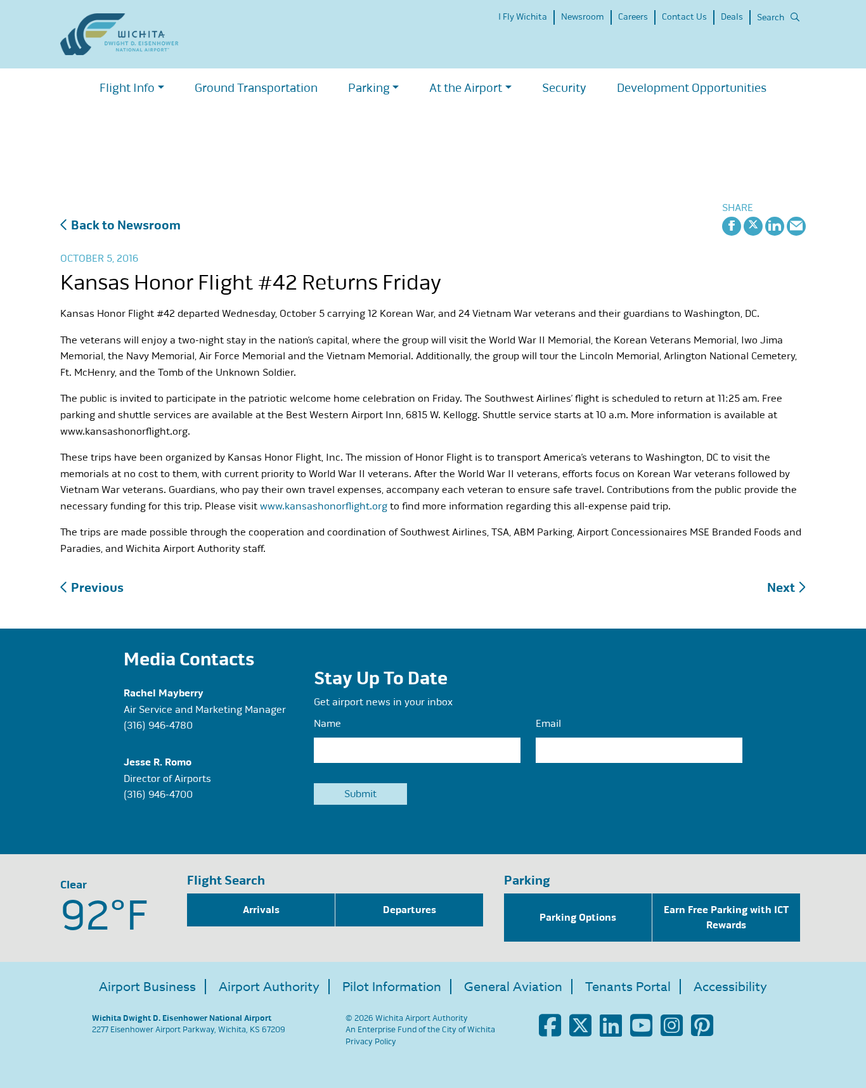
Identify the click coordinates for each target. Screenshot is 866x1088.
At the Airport (465, 87)
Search (770, 17)
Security (564, 87)
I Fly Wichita (522, 16)
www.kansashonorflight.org (323, 506)
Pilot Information (391, 987)
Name (327, 723)
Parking (369, 87)
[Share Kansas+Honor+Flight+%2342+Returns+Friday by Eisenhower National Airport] (796, 225)
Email (548, 723)
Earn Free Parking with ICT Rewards (726, 917)
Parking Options (578, 917)
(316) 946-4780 (158, 725)
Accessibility (730, 987)
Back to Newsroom (124, 225)
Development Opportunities (691, 87)
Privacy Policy (371, 1042)
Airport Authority (269, 987)
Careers (633, 16)
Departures (409, 910)
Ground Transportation (256, 87)
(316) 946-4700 (158, 794)
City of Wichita (468, 1030)
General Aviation (513, 987)
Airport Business (147, 987)
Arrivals (261, 910)
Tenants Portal (628, 987)
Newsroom (582, 16)
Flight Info (127, 87)
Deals (732, 16)
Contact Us (684, 16)
